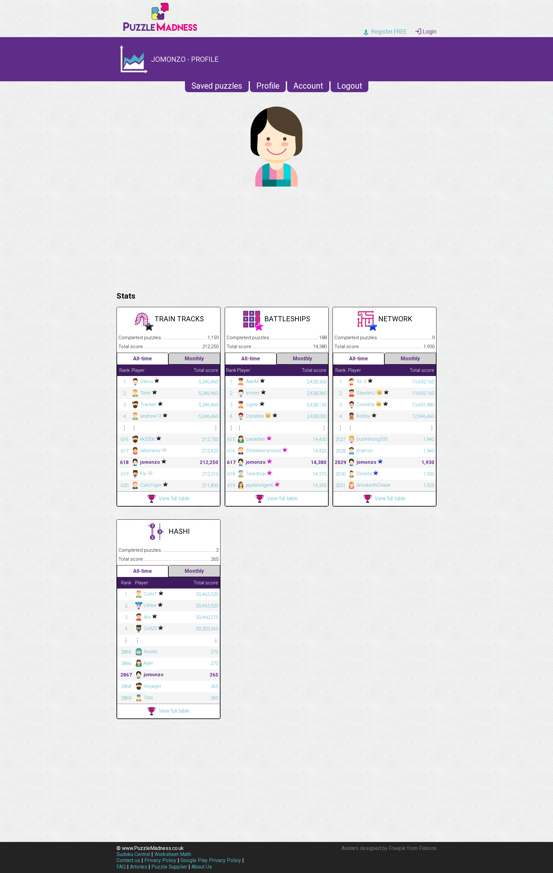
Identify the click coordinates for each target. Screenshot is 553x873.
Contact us (128, 860)
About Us (201, 867)
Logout (349, 86)
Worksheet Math (172, 854)
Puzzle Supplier (169, 867)
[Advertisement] (276, 237)
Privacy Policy (160, 860)
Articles (138, 867)
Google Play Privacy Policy (210, 860)
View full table (174, 498)
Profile (267, 86)
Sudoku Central (133, 854)
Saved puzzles (216, 86)
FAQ (121, 867)
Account (308, 86)
